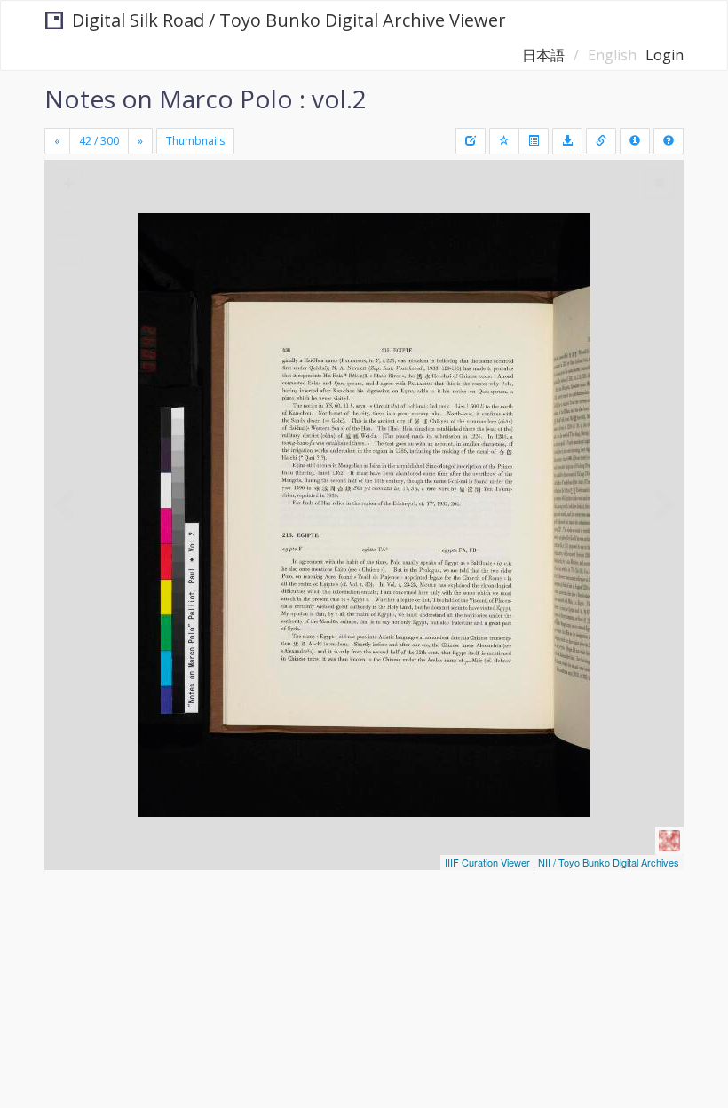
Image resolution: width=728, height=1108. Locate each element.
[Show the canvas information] (601, 141)
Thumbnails (195, 140)
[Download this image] (567, 141)
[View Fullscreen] (68, 249)
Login (664, 55)
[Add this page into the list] (504, 141)
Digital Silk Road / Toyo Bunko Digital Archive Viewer (289, 20)
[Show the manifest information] (635, 141)
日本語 (543, 55)
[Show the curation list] (533, 141)
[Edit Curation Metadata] (470, 141)
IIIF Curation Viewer (487, 862)
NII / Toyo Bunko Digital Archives (608, 862)
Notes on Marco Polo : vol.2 (205, 98)
